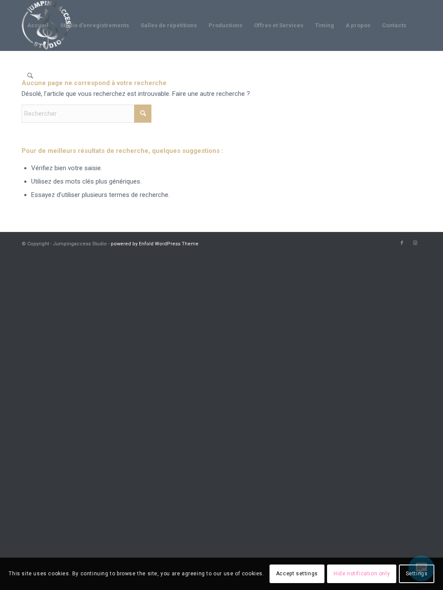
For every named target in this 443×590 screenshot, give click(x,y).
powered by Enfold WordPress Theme (155, 244)
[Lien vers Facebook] (401, 243)
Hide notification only (362, 574)
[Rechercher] (30, 76)
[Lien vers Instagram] (414, 243)
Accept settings (297, 574)
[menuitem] (38, 25)
